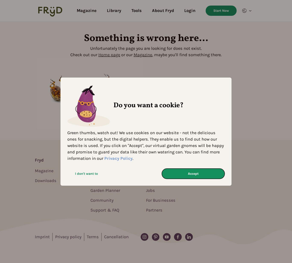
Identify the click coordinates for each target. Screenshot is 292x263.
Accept (193, 174)
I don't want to (86, 174)
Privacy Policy (118, 158)
